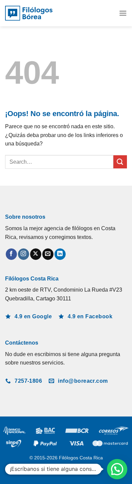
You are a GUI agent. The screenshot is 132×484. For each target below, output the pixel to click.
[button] (123, 13)
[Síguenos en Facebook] (11, 254)
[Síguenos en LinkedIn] (60, 254)
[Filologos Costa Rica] (28, 13)
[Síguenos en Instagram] (23, 254)
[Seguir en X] (35, 254)
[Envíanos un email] (47, 254)
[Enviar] (120, 161)
